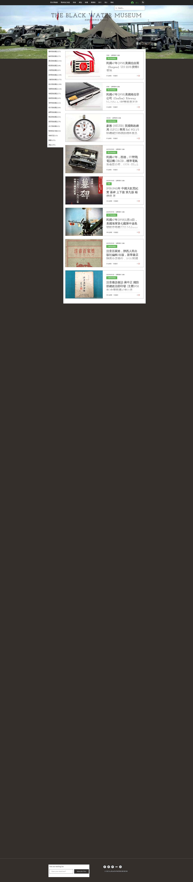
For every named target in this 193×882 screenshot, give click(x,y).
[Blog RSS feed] (143, 2)
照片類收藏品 (112, 215)
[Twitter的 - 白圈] (108, 867)
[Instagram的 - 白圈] (120, 867)
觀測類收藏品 (112, 121)
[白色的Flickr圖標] (116, 867)
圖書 (109, 184)
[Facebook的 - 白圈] (104, 867)
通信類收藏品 (112, 58)
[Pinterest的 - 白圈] (112, 867)
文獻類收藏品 (112, 246)
